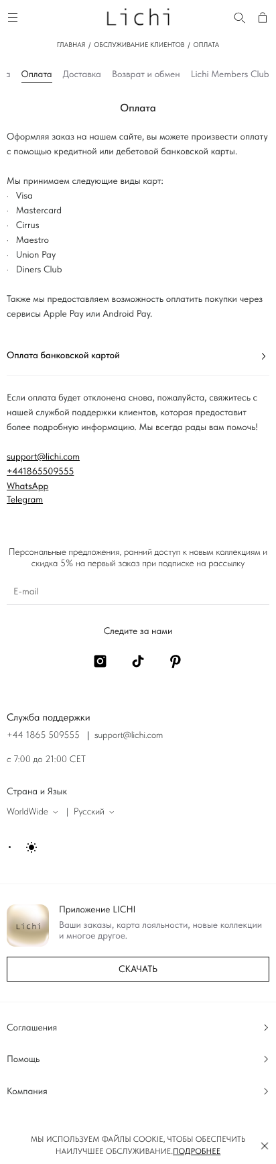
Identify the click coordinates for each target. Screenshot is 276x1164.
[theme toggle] (24, 847)
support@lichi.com (43, 457)
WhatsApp (27, 486)
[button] (264, 1146)
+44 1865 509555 (43, 735)
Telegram (25, 499)
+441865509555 (40, 471)
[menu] (14, 16)
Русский (89, 811)
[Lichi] (138, 16)
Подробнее (196, 1151)
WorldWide (27, 811)
